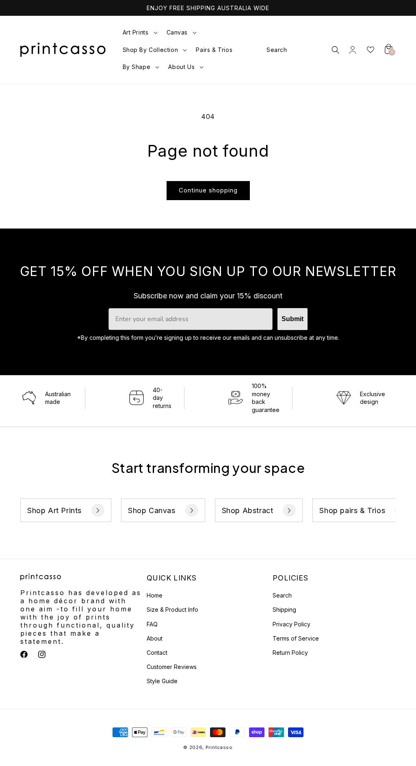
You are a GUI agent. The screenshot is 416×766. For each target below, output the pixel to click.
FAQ (152, 624)
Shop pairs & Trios (352, 510)
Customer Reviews (172, 666)
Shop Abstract (247, 510)
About (154, 638)
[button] (139, 32)
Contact (157, 652)
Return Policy (290, 652)
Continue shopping (208, 190)
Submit (292, 318)
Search (282, 595)
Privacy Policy (291, 624)
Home (154, 595)
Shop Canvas (152, 510)
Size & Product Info (172, 609)
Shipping (284, 609)
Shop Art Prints (54, 510)
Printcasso (219, 747)
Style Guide (162, 681)
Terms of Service (296, 638)
